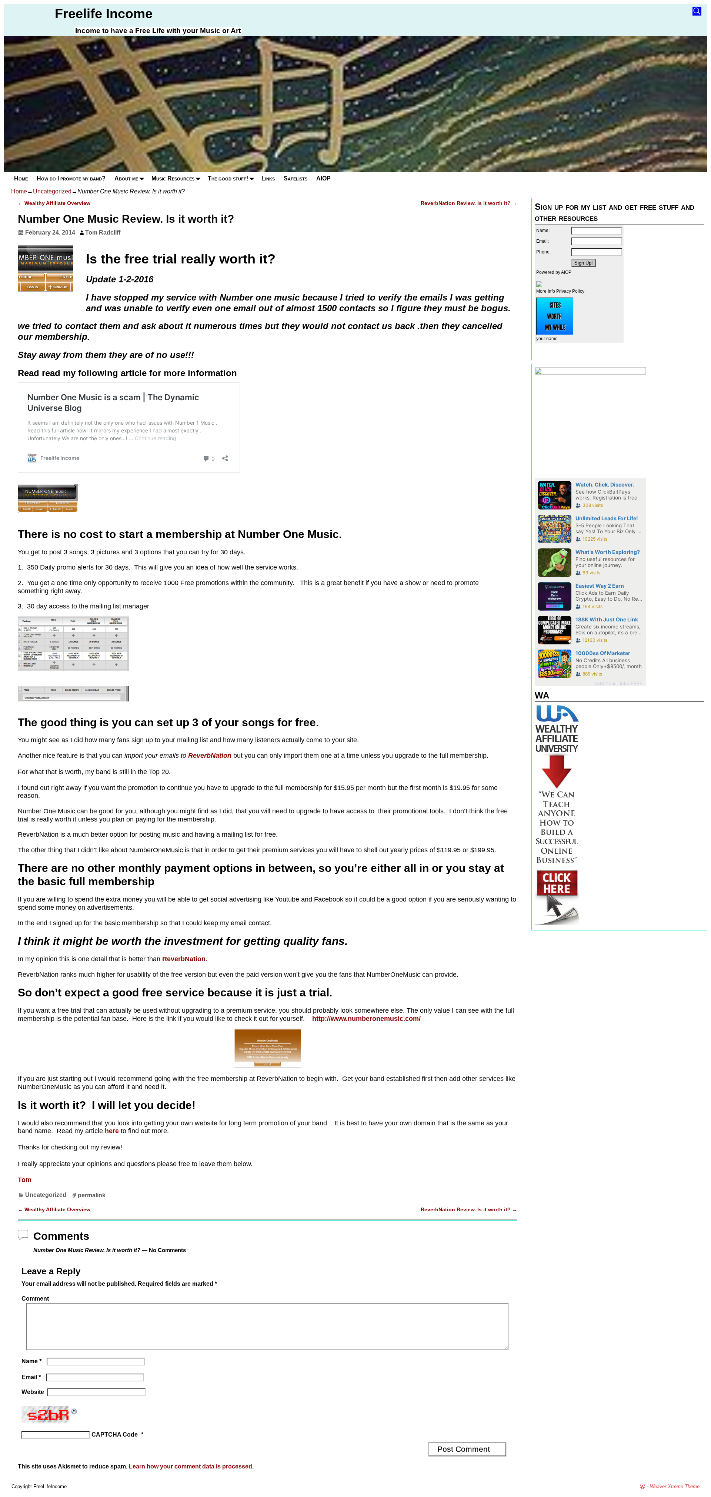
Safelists (295, 178)
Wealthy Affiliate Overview (54, 203)
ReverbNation (209, 755)
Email (31, 1377)
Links (268, 178)
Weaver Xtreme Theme (675, 1486)
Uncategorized (52, 191)
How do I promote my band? (71, 178)
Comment (35, 1298)
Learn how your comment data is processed (190, 1466)
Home (21, 178)
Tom (24, 1180)
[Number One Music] (48, 515)
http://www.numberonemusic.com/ (365, 1018)
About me (126, 178)
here (112, 1131)
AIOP (323, 178)
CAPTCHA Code (114, 1434)
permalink (92, 1195)
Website (32, 1392)
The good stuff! (228, 178)
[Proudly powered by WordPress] (642, 1486)
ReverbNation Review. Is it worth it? (469, 203)
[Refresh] (74, 1410)
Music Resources (172, 178)
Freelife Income (104, 13)
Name (31, 1361)
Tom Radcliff (102, 232)
